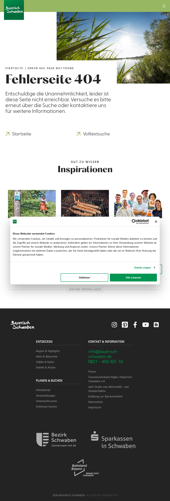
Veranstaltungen (45, 395)
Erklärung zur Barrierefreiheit (105, 396)
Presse (92, 371)
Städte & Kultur (45, 362)
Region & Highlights (48, 351)
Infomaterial (43, 390)
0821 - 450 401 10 (105, 361)
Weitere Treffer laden (85, 289)
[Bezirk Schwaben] (56, 451)
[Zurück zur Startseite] (85, 10)
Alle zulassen (133, 277)
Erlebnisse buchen (46, 406)
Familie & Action (45, 367)
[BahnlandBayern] (85, 479)
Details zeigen (142, 267)
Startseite (14, 68)
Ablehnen (84, 277)
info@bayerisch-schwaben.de (103, 354)
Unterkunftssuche (46, 401)
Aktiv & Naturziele (46, 356)
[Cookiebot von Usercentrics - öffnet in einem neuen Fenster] (134, 221)
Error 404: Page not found (51, 68)
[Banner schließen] (156, 221)
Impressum (94, 407)
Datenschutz (95, 402)
